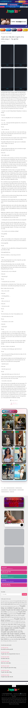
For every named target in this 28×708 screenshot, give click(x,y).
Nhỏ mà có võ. (18, 444)
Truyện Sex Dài (4, 647)
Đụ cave (7, 637)
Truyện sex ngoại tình (13, 627)
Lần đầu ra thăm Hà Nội (7, 477)
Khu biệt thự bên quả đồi (7, 649)
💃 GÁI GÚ (19, 29)
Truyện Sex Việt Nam (6, 33)
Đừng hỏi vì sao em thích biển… (7, 444)
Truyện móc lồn (15, 615)
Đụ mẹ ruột (12, 639)
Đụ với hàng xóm (6, 640)
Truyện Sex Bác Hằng (6, 672)
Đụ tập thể (21, 639)
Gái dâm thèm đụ (5, 658)
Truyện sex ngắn (20, 489)
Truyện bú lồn (13, 610)
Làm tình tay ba (18, 602)
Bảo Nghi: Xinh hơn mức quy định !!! (20, 428)
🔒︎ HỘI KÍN (2, 29)
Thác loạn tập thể (9, 606)
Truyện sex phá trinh (5, 491)
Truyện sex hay (20, 622)
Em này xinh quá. (18, 461)
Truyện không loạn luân (12, 611)
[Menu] (26, 26)
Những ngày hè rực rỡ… (7, 428)
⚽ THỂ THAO (25, 29)
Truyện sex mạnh (13, 626)
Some (21, 604)
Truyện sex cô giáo (15, 621)
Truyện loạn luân (19, 487)
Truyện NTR (14, 617)
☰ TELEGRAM (8, 29)
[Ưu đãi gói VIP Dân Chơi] (14, 502)
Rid (4, 487)
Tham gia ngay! (22, 1)
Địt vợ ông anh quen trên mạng (8, 667)
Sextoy (16, 604)
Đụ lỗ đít (15, 637)
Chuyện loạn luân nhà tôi (7, 676)
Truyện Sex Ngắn (5, 652)
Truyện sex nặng (18, 630)
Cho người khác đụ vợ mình (7, 601)
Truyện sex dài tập (11, 622)
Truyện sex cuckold (10, 619)
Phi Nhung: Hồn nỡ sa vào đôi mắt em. (7, 461)
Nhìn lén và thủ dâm (6, 663)
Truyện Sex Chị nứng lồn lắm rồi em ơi (10, 654)
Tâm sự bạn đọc (10, 636)
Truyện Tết (12, 491)
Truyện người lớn (4, 489)
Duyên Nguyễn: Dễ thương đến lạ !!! (19, 477)
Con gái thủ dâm (19, 601)
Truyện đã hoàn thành (10, 487)
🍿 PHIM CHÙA (14, 29)
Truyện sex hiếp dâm (12, 489)
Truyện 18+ (16, 606)
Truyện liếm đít (11, 613)
